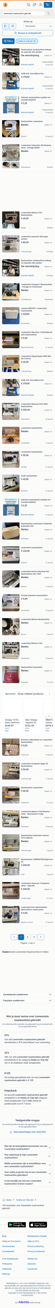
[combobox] (24, 13)
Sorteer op (28, 21)
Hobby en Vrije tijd (25, 41)
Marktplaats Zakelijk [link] (37, 1236)
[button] (35, 5)
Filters (10, 41)
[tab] (5, 26)
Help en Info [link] (33, 1241)
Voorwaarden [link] (8, 1246)
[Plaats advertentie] (48, 5)
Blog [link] (4, 1236)
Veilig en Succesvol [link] (11, 1241)
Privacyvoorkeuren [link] (36, 1251)
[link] (6, 5)
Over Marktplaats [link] (10, 1258)
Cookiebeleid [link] (8, 1251)
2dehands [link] (6, 1269)
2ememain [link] (33, 1269)
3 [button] (34, 937)
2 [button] (27, 937)
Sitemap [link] (6, 1274)
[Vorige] (14, 937)
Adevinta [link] (32, 1264)
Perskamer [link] (7, 1264)
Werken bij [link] (32, 1258)
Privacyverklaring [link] (36, 1246)
